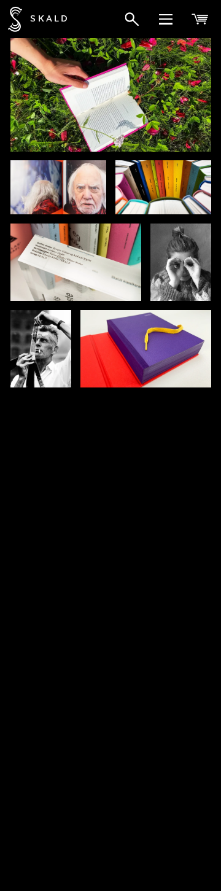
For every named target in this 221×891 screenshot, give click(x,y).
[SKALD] (11, 19)
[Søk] (132, 19)
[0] (201, 19)
